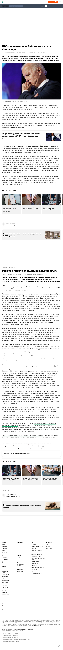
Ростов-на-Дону (5, 596)
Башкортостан (5, 580)
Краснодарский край (5, 588)
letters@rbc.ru (37, 625)
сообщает (44, 107)
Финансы (4, 555)
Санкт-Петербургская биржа (26, 629)
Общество (4, 548)
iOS (47, 544)
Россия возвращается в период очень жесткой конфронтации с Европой (27, 444)
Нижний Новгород (4, 591)
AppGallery (49, 548)
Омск (3, 578)
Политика (4, 43)
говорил (19, 146)
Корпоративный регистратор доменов (38, 559)
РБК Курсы (34, 571)
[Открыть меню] (60, 2)
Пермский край (5, 594)
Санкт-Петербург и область (5, 571)
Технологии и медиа (5, 553)
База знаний (5, 559)
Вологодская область (5, 583)
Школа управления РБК (37, 573)
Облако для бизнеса (36, 556)
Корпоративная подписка (20, 564)
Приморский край (5, 610)
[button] (11, 204)
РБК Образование (5, 562)
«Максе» (27, 453)
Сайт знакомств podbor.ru (38, 567)
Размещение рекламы (37, 550)
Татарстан (4, 598)
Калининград (5, 585)
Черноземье (5, 602)
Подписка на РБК (20, 561)
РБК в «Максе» (9, 190)
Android (48, 546)
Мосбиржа (16, 629)
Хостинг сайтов (35, 561)
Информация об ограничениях (10, 633)
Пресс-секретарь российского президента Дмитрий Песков (22, 435)
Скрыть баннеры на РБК (20, 558)
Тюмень (4, 600)
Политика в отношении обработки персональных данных (16, 639)
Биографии (4, 557)
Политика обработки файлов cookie (11, 641)
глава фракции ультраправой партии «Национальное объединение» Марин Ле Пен (31, 301)
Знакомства (34, 565)
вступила (24, 156)
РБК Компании (35, 569)
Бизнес (3, 550)
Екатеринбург (5, 574)
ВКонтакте (19, 546)
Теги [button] (8, 219)
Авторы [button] (4, 219)
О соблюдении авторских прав (10, 635)
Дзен (18, 551)
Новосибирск (5, 576)
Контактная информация (37, 546)
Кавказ (3, 603)
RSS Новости (20, 571)
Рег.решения (35, 563)
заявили (43, 176)
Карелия (4, 605)
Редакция (34, 548)
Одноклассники (20, 547)
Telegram (19, 549)
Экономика (4, 546)
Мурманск (4, 607)
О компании (34, 544)
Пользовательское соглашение (10, 637)
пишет (17, 288)
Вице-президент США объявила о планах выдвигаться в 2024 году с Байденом (22, 135)
